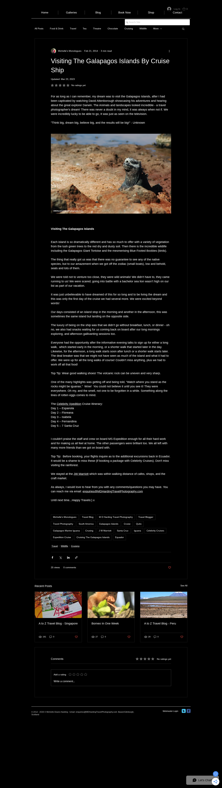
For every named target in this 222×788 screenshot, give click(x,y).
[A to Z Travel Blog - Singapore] (58, 605)
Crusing (89, 530)
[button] (187, 9)
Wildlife (143, 28)
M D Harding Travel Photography (116, 517)
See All (183, 585)
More (156, 28)
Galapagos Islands (108, 524)
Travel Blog (87, 517)
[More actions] (169, 51)
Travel (73, 28)
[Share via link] (76, 557)
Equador (119, 537)
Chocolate (113, 28)
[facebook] (189, 711)
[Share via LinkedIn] (68, 557)
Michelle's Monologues (64, 517)
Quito (139, 524)
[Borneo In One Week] (111, 605)
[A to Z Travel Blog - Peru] (163, 605)
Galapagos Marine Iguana (66, 530)
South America (86, 524)
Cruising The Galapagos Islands (93, 537)
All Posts (39, 28)
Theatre (97, 28)
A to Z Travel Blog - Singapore (58, 623)
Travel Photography (63, 524)
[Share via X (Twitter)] (60, 557)
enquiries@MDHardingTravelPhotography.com (96, 712)
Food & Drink (56, 28)
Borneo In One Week (105, 623)
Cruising (128, 28)
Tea (84, 28)
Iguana (137, 530)
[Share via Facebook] (52, 557)
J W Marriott (105, 530)
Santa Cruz (122, 530)
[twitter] (184, 711)
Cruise (127, 524)
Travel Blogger (145, 517)
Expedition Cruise (62, 537)
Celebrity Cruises (155, 530)
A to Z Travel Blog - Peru (160, 623)
